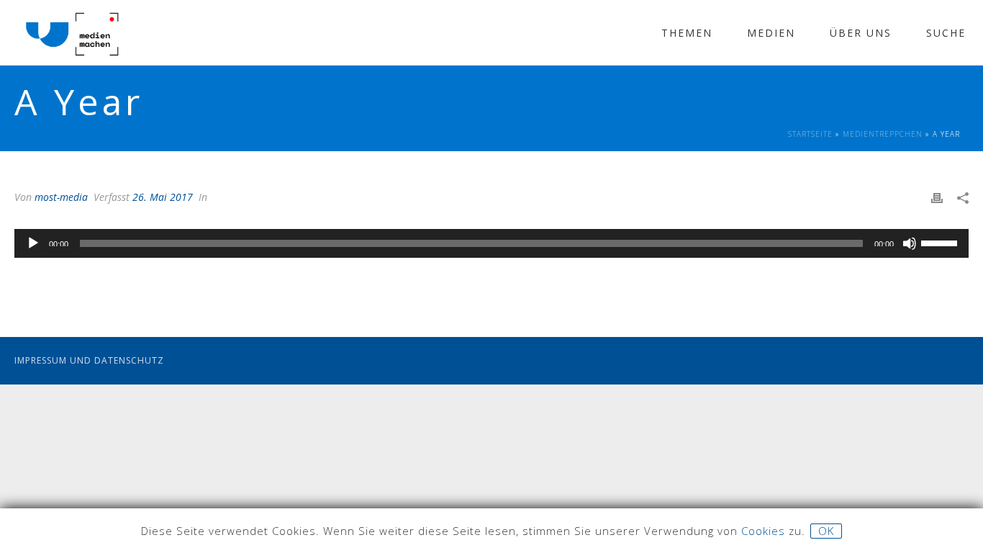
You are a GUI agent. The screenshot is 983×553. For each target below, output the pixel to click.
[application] (491, 243)
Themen (686, 33)
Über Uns (861, 33)
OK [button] (826, 530)
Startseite (810, 134)
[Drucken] (937, 197)
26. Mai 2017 (162, 197)
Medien (771, 33)
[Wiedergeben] (33, 243)
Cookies (763, 530)
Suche (946, 33)
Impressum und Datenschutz (89, 360)
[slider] (941, 242)
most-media (61, 197)
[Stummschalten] (909, 243)
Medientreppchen (883, 134)
